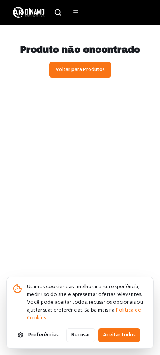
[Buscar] (58, 12)
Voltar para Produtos (80, 69)
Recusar (80, 335)
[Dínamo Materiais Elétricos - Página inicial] (28, 12)
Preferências (43, 335)
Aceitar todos (119, 335)
